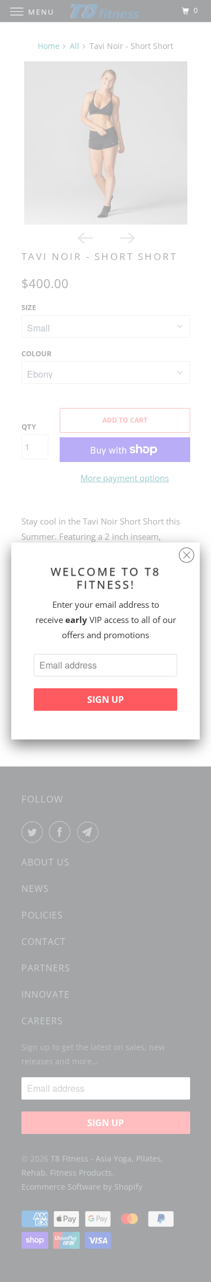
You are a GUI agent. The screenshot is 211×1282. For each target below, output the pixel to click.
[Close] (186, 552)
